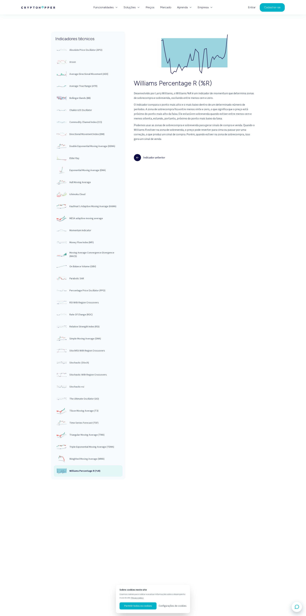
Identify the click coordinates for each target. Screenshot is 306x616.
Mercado (165, 7)
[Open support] (296, 606)
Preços (150, 7)
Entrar (252, 7)
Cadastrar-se (272, 7)
